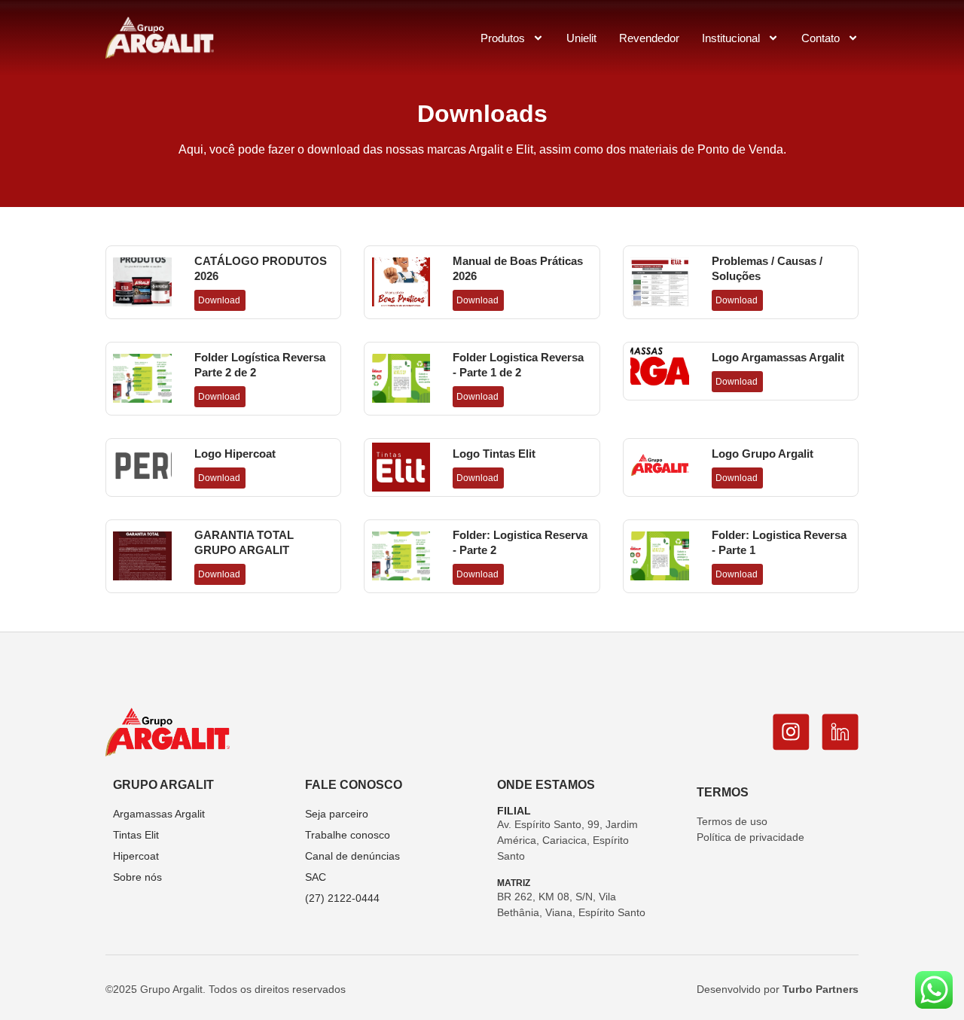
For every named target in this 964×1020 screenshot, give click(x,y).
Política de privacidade (750, 837)
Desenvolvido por (778, 989)
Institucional (731, 38)
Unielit (581, 38)
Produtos (502, 38)
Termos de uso (732, 821)
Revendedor (649, 38)
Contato (820, 38)
